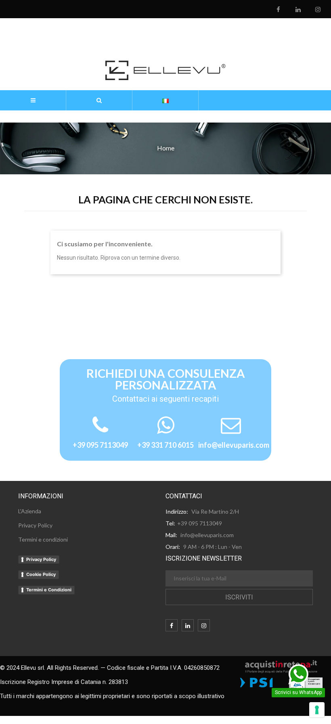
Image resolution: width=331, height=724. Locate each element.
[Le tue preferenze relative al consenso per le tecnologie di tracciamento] (317, 710)
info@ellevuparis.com (233, 444)
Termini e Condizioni (48, 590)
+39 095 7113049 (100, 444)
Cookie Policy (41, 574)
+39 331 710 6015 (165, 444)
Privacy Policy (41, 559)
